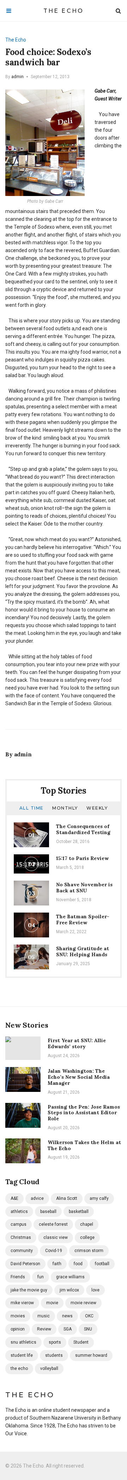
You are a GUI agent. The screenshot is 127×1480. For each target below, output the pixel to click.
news (67, 1315)
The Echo (63, 10)
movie (52, 1302)
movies (18, 1315)
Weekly (97, 808)
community (22, 1250)
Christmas (21, 1237)
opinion (18, 1329)
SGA (68, 1329)
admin (17, 76)
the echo (19, 1368)
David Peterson (25, 1263)
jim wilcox (69, 1290)
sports (55, 1342)
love (95, 1290)
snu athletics (23, 1342)
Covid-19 (53, 1250)
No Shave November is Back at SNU (84, 887)
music (43, 1315)
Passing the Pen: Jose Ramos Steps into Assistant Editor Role (84, 1113)
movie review (83, 1302)
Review (44, 1329)
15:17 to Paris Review (82, 858)
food (78, 1263)
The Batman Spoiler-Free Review (82, 919)
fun (40, 1276)
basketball (79, 1211)
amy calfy (99, 1198)
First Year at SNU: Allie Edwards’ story (77, 1043)
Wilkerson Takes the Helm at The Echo (84, 1145)
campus (18, 1224)
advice (37, 1198)
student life (22, 1355)
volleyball (49, 1368)
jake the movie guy (29, 1290)
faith (57, 1263)
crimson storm (88, 1250)
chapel (86, 1224)
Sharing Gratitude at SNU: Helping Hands (82, 951)
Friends (18, 1276)
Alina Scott (66, 1198)
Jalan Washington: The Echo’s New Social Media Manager (79, 1077)
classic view (55, 1237)
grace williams (70, 1276)
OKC (89, 1315)
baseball (48, 1211)
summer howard (91, 1355)
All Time (31, 808)
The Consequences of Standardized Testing (83, 829)
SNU (88, 1329)
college (87, 1237)
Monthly (65, 808)
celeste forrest (53, 1224)
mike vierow (22, 1302)
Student (81, 1342)
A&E (14, 1198)
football (102, 1263)
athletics (19, 1211)
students (54, 1355)
